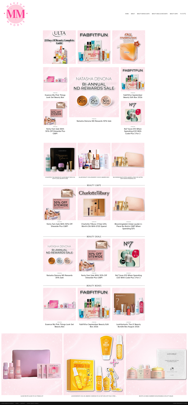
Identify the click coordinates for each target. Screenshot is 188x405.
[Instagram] (183, 13)
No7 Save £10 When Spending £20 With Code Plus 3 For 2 (133, 131)
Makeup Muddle (9, 403)
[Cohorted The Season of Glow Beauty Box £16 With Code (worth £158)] (60, 159)
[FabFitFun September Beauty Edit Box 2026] (133, 79)
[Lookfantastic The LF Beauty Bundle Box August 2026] (128, 304)
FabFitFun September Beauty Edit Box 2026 (132, 96)
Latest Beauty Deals (32, 403)
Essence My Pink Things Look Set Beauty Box (55, 96)
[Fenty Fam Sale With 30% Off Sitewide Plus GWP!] (55, 113)
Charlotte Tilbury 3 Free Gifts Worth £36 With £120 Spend (94, 225)
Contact (22, 403)
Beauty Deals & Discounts (160, 13)
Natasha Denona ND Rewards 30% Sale (94, 121)
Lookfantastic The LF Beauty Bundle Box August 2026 (128, 325)
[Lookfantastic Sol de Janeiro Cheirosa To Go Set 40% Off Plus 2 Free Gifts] (93, 364)
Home (127, 13)
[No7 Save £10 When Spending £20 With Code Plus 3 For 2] (133, 113)
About (133, 13)
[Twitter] (181, 13)
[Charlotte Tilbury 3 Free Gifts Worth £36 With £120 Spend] (94, 203)
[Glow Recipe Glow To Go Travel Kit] (31, 364)
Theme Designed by (180, 403)
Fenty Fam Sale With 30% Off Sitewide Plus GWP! (55, 131)
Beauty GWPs (174, 13)
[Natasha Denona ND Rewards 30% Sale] (94, 92)
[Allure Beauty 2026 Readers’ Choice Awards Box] (94, 159)
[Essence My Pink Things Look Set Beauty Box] (55, 79)
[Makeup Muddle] (15, 14)
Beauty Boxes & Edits (143, 13)
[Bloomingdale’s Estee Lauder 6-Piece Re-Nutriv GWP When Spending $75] (127, 159)
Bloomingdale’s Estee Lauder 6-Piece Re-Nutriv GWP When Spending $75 (128, 226)
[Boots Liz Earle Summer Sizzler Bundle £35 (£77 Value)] (156, 364)
